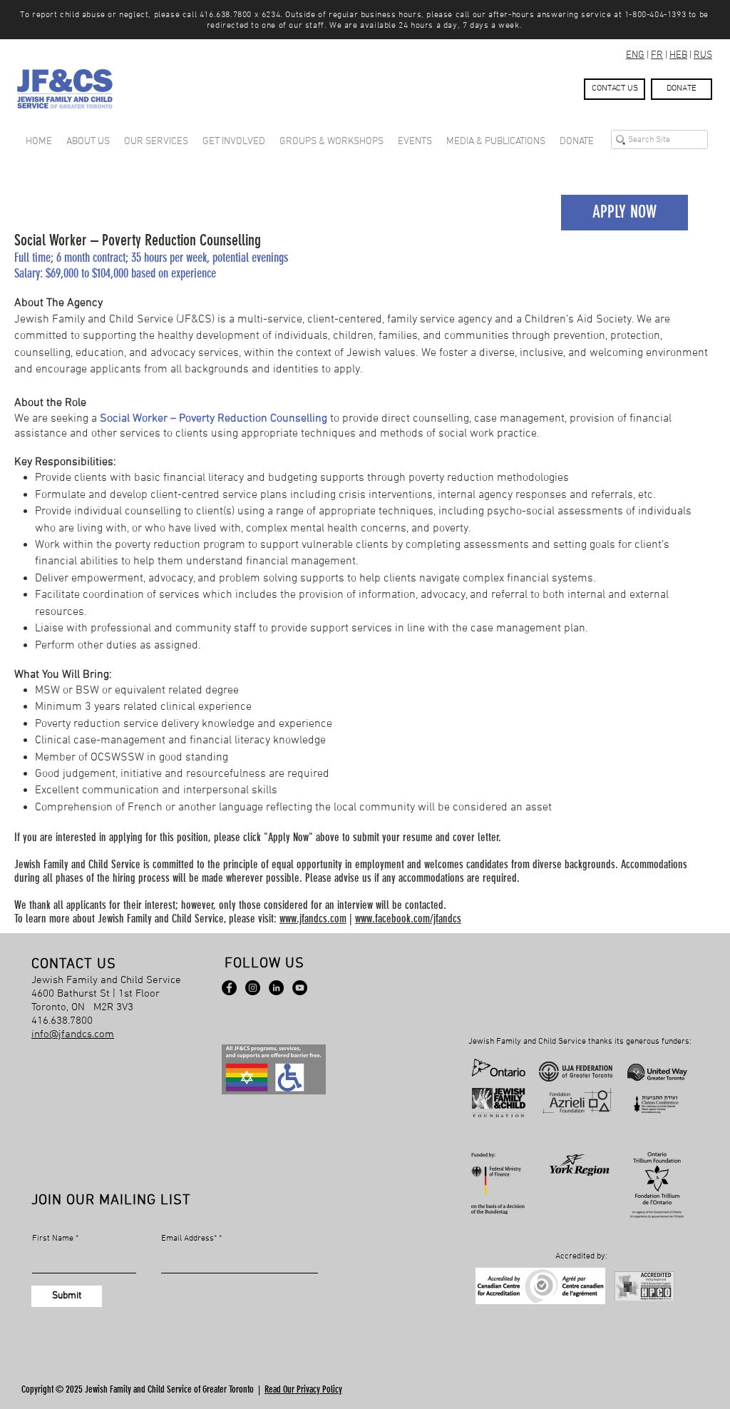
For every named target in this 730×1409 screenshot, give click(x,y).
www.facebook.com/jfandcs (408, 918)
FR (657, 55)
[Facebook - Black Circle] (229, 987)
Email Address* (189, 1238)
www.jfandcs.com (312, 918)
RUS (703, 55)
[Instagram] (252, 987)
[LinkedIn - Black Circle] (276, 987)
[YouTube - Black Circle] (299, 987)
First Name (52, 1238)
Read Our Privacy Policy (303, 1389)
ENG (635, 55)
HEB (678, 55)
